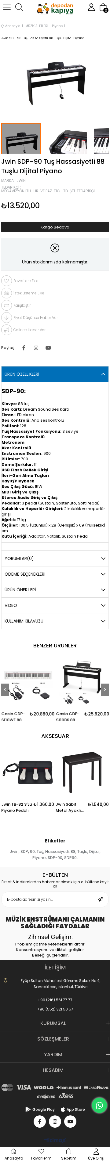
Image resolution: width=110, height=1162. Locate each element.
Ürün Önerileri (20, 590)
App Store (76, 1109)
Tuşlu (82, 851)
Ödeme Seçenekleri (25, 574)
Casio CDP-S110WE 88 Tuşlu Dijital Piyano (13, 717)
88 (73, 851)
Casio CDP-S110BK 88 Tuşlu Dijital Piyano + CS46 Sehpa (68, 717)
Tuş (40, 851)
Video (11, 605)
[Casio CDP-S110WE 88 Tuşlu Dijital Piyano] (27, 682)
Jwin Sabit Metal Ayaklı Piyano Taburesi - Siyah (68, 807)
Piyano (39, 858)
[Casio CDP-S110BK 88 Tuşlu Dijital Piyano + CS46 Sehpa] (82, 682)
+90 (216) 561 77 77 (55, 1000)
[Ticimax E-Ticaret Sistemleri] (55, 1141)
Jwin (14, 851)
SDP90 (70, 858)
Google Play (43, 1109)
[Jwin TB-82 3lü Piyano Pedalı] (27, 772)
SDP (24, 851)
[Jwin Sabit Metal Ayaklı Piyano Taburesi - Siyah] (82, 772)
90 (32, 851)
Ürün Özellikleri (22, 374)
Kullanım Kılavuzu (24, 621)
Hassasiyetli (57, 851)
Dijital (94, 851)
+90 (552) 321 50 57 (55, 1009)
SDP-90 (55, 858)
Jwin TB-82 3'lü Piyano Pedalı (16, 807)
